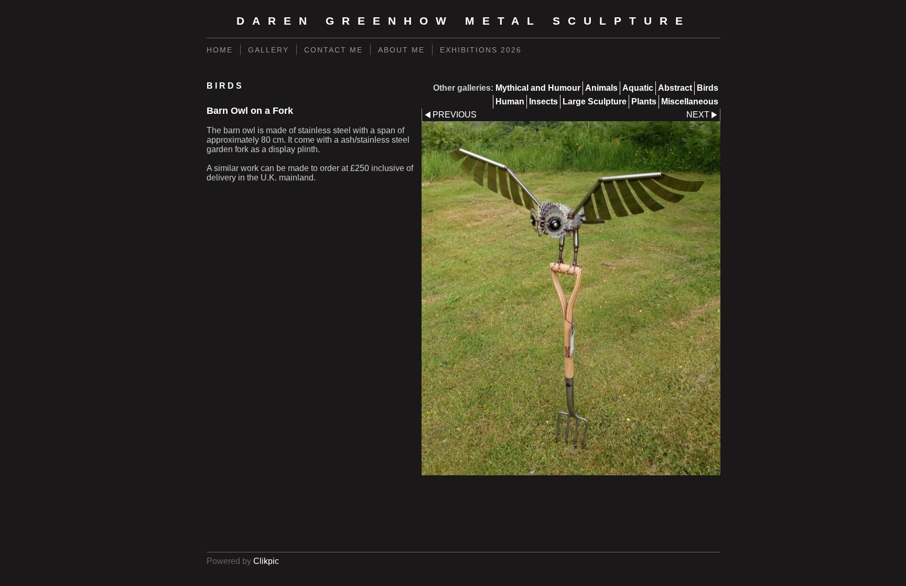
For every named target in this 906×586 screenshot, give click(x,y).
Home (220, 50)
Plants (643, 101)
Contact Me (333, 50)
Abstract (675, 87)
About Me (401, 50)
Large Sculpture (595, 101)
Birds (707, 87)
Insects (543, 101)
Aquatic (637, 87)
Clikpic (266, 561)
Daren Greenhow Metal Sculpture (463, 21)
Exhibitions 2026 (481, 50)
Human (509, 101)
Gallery (268, 50)
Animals (601, 87)
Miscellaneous (689, 101)
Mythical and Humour (537, 87)
